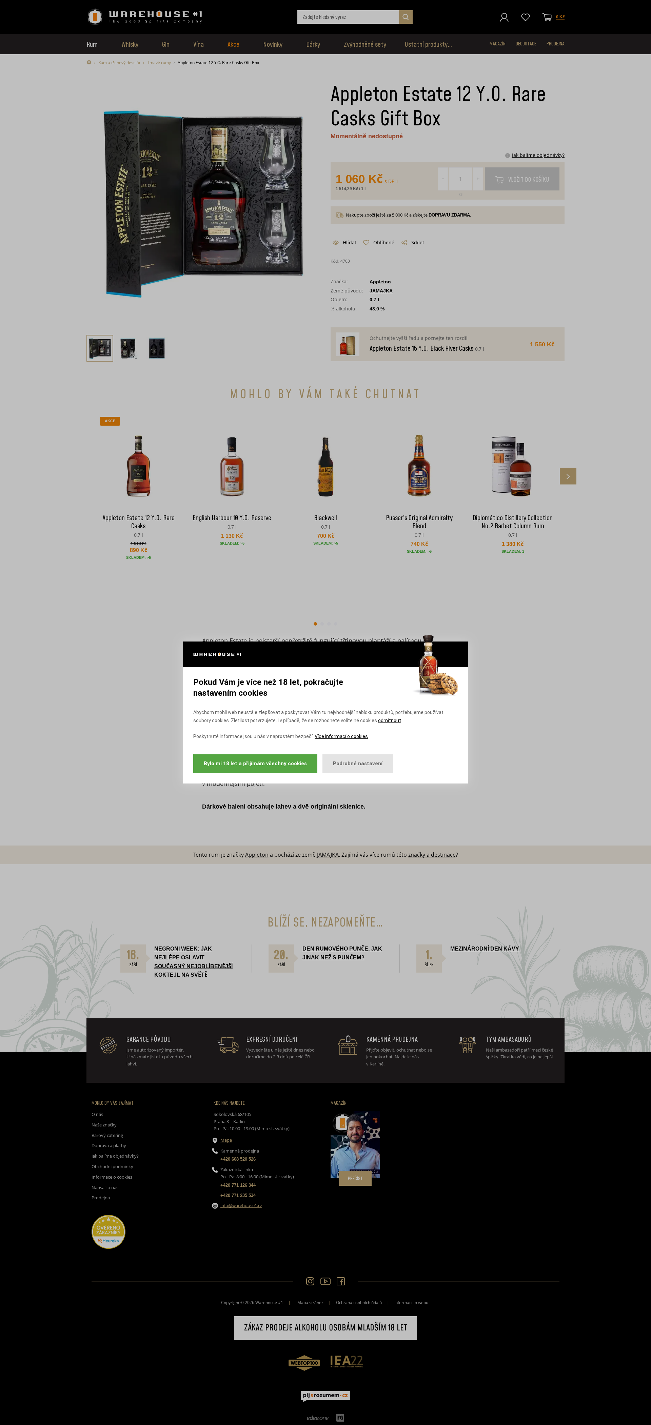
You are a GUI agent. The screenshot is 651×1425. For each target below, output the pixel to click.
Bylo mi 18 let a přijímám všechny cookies (255, 763)
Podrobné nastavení (357, 763)
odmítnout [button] (389, 720)
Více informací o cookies (341, 736)
